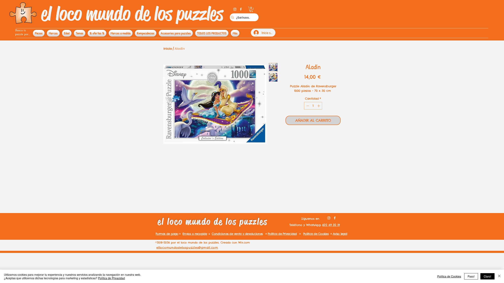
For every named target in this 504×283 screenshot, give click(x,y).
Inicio (167, 48)
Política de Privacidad (111, 278)
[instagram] (235, 9)
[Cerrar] (499, 276)
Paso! (471, 276)
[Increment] (319, 105)
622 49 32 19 (331, 225)
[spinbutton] (313, 105)
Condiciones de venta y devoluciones (237, 234)
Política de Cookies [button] (449, 276)
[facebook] (241, 9)
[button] (251, 9)
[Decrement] (307, 105)
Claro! (487, 276)
